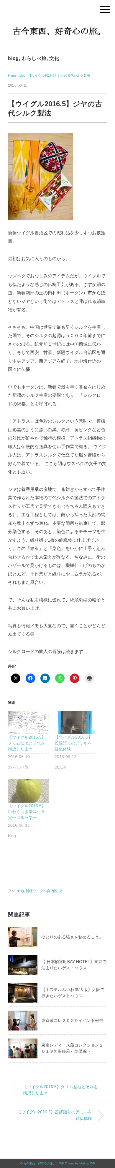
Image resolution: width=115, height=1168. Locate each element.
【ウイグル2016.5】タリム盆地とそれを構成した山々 (27, 743)
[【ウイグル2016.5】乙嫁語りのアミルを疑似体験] (75, 722)
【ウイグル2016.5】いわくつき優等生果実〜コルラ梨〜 (27, 811)
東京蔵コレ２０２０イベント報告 (72, 1020)
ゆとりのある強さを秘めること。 (72, 937)
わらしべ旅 (34, 58)
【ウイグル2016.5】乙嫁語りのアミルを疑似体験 (73, 743)
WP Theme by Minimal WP (77, 1163)
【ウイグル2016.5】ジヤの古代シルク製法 (59, 75)
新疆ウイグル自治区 (42, 891)
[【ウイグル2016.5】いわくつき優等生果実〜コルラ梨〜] (28, 791)
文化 (54, 58)
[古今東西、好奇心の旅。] (57, 25)
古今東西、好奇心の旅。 (39, 1163)
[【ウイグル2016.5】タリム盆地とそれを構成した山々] (28, 722)
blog (13, 58)
